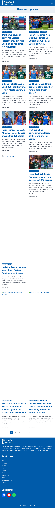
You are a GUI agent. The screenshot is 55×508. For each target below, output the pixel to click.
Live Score (5, 473)
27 (25, 432)
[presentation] (14, 23)
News (3, 477)
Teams (4, 465)
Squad (3, 468)
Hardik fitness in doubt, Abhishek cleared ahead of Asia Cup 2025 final (13, 133)
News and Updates (7, 31)
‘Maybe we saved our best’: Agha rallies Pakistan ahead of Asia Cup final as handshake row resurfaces (13, 41)
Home (3, 460)
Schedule (4, 463)
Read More (5, 61)
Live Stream (43, 31)
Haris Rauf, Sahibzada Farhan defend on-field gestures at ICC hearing (40, 177)
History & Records (7, 480)
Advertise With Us (7, 485)
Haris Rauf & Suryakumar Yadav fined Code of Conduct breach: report (14, 270)
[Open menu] (51, 2)
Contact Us (5, 482)
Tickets (4, 470)
